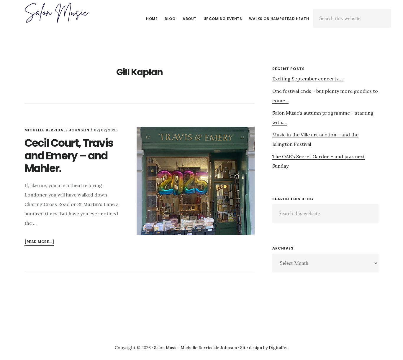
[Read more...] (39, 242)
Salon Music (56, 13)
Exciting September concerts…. (307, 79)
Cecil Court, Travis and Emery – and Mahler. (68, 156)
